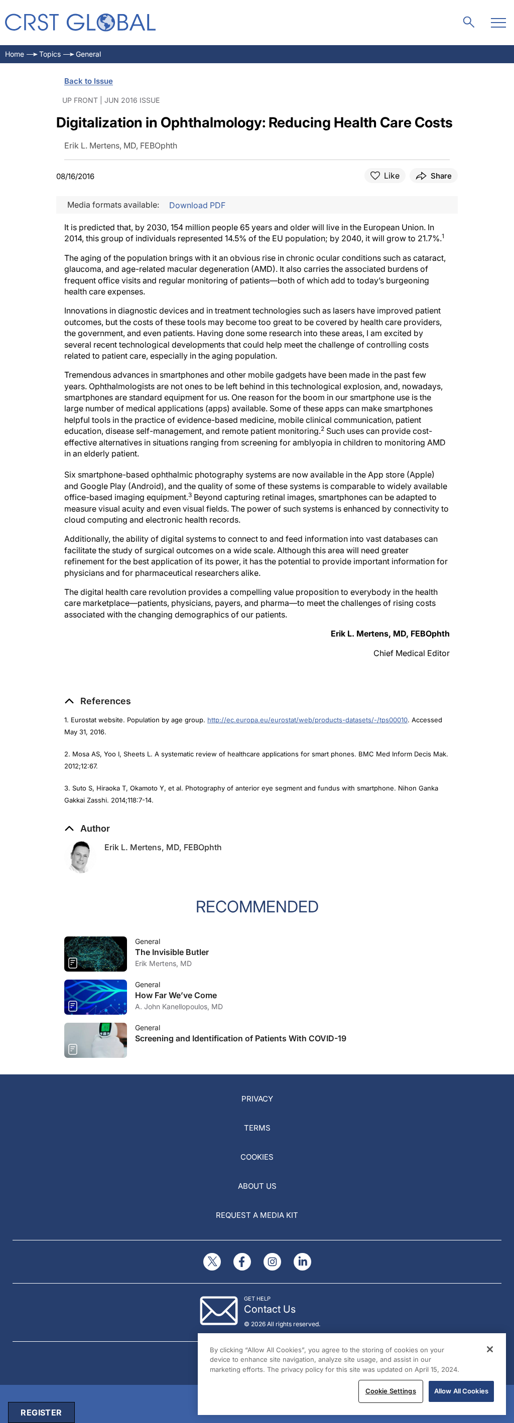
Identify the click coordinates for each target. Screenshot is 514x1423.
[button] (97, 701)
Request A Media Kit (257, 1215)
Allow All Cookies (461, 1391)
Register (41, 1412)
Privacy (257, 1098)
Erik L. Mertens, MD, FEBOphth (163, 847)
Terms (257, 1128)
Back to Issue (88, 81)
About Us (257, 1186)
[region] (352, 1374)
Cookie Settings (390, 1391)
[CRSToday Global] (80, 22)
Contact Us (270, 1309)
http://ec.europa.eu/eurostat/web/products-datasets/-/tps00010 (307, 720)
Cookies (257, 1157)
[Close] (490, 1349)
